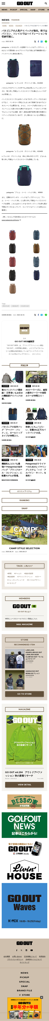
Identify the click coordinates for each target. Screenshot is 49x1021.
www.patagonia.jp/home (10, 220)
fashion (18, 26)
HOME (4, 26)
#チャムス (18, 573)
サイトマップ (24, 962)
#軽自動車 (11, 577)
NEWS (11, 26)
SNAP (32, 10)
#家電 (9, 573)
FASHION (15, 20)
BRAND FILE (24, 990)
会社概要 (7, 956)
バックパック (25, 306)
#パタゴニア (11, 583)
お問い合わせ (17, 956)
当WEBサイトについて (34, 959)
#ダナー (38, 577)
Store (41, 10)
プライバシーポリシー (15, 959)
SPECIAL (24, 10)
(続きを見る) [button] (36, 354)
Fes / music (8, 7)
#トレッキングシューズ (15, 580)
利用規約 (42, 956)
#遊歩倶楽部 (28, 573)
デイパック (6, 306)
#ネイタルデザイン (34, 580)
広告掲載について (30, 956)
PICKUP (13, 10)
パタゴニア (15, 306)
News (4, 10)
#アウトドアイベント (25, 577)
